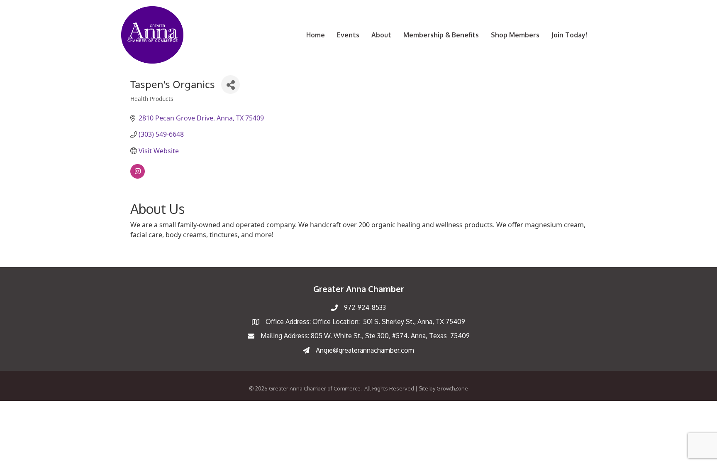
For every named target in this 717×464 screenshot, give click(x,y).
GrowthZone (452, 388)
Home (315, 35)
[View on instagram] (137, 176)
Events (348, 35)
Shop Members (515, 35)
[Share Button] (230, 84)
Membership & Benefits (441, 35)
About (381, 35)
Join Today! (569, 35)
